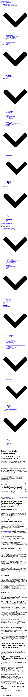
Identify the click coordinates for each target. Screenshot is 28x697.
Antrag (9, 181)
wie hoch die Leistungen (18, 497)
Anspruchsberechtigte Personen (12, 36)
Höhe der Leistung (9, 35)
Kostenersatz (8, 43)
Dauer (7, 73)
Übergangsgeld (9, 122)
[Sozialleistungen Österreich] (6, 2)
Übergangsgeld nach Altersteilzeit (13, 123)
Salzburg (7, 221)
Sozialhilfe (5, 80)
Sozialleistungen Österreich (8, 4)
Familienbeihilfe (9, 112)
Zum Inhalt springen (5, 1)
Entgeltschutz (8, 75)
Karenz (7, 115)
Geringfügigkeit (9, 76)
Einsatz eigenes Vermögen (11, 38)
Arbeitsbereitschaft (4, 618)
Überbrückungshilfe (10, 119)
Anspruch (7, 497)
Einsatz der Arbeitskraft (10, 39)
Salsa (7, 220)
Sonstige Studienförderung (11, 184)
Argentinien (8, 216)
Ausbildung (8, 40)
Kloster (7, 217)
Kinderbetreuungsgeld (10, 116)
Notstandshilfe (6, 78)
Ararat (7, 215)
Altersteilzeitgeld (9, 111)
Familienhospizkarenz (10, 113)
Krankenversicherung (10, 42)
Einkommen (3, 492)
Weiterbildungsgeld (10, 124)
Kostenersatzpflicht (6, 531)
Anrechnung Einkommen (11, 37)
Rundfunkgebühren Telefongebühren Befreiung (15, 120)
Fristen (9, 182)
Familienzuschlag (6, 79)
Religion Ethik (9, 219)
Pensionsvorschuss (9, 118)
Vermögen (10, 492)
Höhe (7, 77)
